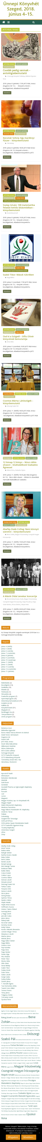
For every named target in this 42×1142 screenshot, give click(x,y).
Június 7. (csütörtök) (8, 653)
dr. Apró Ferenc (36, 1039)
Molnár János (6, 938)
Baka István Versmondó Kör (24, 1013)
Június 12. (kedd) (7, 664)
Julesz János (5, 918)
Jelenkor (4, 789)
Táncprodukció (6, 714)
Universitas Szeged (7, 830)
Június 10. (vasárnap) (8, 660)
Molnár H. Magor (6, 1078)
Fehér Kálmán (9, 1048)
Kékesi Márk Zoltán (25, 1058)
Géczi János (5, 893)
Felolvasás (5, 692)
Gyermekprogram (7, 699)
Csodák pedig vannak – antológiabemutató (16, 71)
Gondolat (4, 785)
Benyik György (6, 864)
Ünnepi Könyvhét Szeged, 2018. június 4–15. (21, 9)
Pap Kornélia (5, 948)
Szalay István (20, 198)
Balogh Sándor (6, 853)
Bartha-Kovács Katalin (9, 855)
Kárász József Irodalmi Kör (12, 1058)
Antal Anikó (21, 1011)
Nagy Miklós (10, 277)
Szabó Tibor (20, 268)
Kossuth (4, 791)
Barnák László (16, 1017)
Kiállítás (4, 705)
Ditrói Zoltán (23, 1034)
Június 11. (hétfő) (33, 394)
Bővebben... (28, 1137)
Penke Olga (5, 954)
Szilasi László (5, 975)
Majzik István (8, 1074)
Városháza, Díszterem (9, 762)
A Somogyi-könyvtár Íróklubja (16, 76)
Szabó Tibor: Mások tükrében (18, 274)
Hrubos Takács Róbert (9, 909)
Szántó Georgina (6, 1106)
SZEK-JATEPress (7, 821)
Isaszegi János (6, 911)
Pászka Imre (18, 1086)
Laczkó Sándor (31, 1060)
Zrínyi (3, 834)
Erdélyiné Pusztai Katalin (18, 1042)
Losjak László (29, 1063)
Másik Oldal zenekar (34, 1078)
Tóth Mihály (10, 143)
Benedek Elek (24, 1017)
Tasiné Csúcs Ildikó (8, 988)
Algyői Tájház (13, 1011)
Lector (3, 796)
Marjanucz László (7, 934)
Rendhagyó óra (6, 712)
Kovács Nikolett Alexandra (10, 929)
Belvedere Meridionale (9, 778)
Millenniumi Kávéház (8, 746)
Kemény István (6, 925)
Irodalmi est (5, 703)
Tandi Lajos (32, 1106)
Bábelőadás (5, 683)
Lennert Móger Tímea (9, 932)
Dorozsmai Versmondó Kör (23, 1039)
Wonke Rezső (5, 1114)
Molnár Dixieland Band (32, 1075)
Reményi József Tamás (28, 1086)
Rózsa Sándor (16, 604)
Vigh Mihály (20, 1111)
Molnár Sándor (15, 1078)
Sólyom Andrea (15, 1106)
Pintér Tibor (5, 959)
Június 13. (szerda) (7, 667)
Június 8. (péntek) (22, 64)
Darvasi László (6, 880)
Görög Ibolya (5, 896)
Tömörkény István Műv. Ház (11, 760)
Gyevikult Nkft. (30, 1048)
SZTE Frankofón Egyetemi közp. (12, 825)
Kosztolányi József (12, 213)
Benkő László (6, 862)
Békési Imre (24, 1025)
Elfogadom (13, 1137)
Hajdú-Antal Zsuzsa (8, 905)
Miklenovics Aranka (20, 1075)
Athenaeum (5, 776)
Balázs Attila (5, 850)
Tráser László (28, 1108)
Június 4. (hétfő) (6, 646)
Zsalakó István (22, 1114)
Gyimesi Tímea (6, 898)
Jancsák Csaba (6, 916)
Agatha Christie (5, 1011)
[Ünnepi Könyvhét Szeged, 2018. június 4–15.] (3, 22)
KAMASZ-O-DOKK (28, 1053)
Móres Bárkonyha (7, 748)
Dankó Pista (10, 1030)
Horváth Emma (17, 1050)
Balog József (6, 1017)
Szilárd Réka (21, 1103)
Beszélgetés (7, 458)
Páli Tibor (3, 1086)
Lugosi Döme (10, 1067)
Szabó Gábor (35, 1093)
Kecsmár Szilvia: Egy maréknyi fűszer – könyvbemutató (18, 139)
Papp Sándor (5, 952)
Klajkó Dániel (9, 1055)
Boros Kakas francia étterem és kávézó (15, 733)
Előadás (4, 690)
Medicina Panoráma (8, 807)
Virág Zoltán (26, 1111)
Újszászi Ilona (6, 999)
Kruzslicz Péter (28, 1055)
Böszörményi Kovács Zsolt (15, 599)
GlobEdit (4, 780)
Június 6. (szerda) (7, 651)
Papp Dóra (5, 950)
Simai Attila (10, 342)
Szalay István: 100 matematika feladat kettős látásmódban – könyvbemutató (19, 208)
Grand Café (5, 739)
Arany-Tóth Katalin (29, 1011)
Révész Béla (5, 961)
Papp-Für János (27, 602)
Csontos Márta (8, 394)
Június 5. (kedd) (6, 649)
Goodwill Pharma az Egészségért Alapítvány (16, 787)
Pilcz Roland (5, 957)
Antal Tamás (5, 848)
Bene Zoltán (10, 534)
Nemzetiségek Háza (13, 1080)
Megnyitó (4, 710)
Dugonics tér (5, 737)
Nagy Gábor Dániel (8, 941)
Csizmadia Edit (18, 1028)
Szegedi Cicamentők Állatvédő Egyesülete (18, 1096)
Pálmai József (10, 1086)
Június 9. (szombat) (22, 265)
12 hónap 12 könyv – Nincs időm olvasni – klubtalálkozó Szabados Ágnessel (20, 465)
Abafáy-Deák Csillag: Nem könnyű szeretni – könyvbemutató (21, 530)
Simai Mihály (5, 966)
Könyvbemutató (9, 67)
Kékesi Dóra (10, 470)
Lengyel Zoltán (21, 1063)
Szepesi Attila (14, 1103)
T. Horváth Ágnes (7, 984)
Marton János (6, 936)
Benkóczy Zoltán (15, 1022)
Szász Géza (5, 972)
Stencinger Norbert (12, 1093)
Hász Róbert (34, 1050)
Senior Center (20, 1088)
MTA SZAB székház (8, 751)
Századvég (5, 816)
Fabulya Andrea (5, 1045)
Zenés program (9, 592)
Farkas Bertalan (17, 1045)
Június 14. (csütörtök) (8, 669)
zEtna (3, 832)
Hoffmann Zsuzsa (7, 907)
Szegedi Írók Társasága (9, 819)
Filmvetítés (5, 694)
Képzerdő (34, 1058)
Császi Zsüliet (6, 873)
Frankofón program (8, 696)
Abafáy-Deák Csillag (10, 522)
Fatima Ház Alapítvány (30, 1045)
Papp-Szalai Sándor (34, 1083)
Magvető (4, 798)
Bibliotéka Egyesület (8, 730)
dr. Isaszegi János (6, 1042)
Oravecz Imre (6, 945)
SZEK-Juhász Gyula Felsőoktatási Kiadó (15, 201)
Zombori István (13, 1114)
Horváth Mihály (26, 1050)
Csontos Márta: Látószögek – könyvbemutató (18, 402)
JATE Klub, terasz (9, 64)
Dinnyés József (6, 882)
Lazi (2, 794)
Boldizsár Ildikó (6, 868)
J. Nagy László (6, 914)
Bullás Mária (5, 871)
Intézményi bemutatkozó (10, 701)
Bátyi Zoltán (5, 857)
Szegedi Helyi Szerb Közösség (15, 1098)
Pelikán (3, 814)
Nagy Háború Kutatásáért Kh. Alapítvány (15, 810)
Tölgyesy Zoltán (6, 995)
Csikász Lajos (6, 875)
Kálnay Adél (5, 920)
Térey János (5, 993)
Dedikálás (4, 687)
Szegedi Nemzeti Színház (17, 1101)
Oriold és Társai (6, 812)
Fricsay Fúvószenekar (20, 1048)
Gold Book (5, 782)
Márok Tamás (24, 1078)
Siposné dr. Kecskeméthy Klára (10, 1090)
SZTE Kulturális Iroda (31, 1103)
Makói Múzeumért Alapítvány (11, 805)
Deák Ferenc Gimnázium (9, 735)
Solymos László (23, 1090)
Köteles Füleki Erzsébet (13, 1060)
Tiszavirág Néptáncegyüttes (8, 1108)
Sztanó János (5, 981)
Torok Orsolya (20, 1108)
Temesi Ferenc (6, 990)
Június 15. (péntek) (7, 671)
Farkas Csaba (6, 887)
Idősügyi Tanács (5, 1053)
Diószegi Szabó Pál (12, 406)
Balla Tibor (36, 1013)
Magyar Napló (6, 803)
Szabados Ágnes (20, 470)
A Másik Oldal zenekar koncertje (20, 596)
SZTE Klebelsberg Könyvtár (10, 757)
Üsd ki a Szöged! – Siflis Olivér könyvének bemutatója (18, 337)
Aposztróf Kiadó (7, 773)
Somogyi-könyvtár (7, 753)
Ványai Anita (25, 604)
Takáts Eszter (23, 1106)
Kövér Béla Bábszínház (9, 744)
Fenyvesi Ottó (6, 889)
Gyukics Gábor (6, 900)
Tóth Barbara (36, 1108)
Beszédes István (32, 1022)
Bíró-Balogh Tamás (8, 866)
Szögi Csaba (5, 977)
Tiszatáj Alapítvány (7, 828)
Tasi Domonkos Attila (8, 986)
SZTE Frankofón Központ (10, 755)
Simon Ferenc (35, 1088)
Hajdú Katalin (6, 902)
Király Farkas (5, 927)
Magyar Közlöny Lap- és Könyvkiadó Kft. (15, 801)
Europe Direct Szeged (31, 1042)
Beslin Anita (24, 1022)
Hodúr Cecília (9, 1050)
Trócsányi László (7, 997)
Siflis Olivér (19, 332)
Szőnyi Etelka (5, 979)
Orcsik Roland (24, 1080)
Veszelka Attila (12, 1111)
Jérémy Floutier (16, 1053)
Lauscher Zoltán (12, 1063)
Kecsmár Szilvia (8, 134)
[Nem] (39, 1133)
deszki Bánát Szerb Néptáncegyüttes (24, 1030)
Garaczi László (6, 891)
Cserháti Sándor (8, 1028)
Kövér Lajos (24, 1060)
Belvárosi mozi (6, 728)
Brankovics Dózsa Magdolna (12, 1025)
